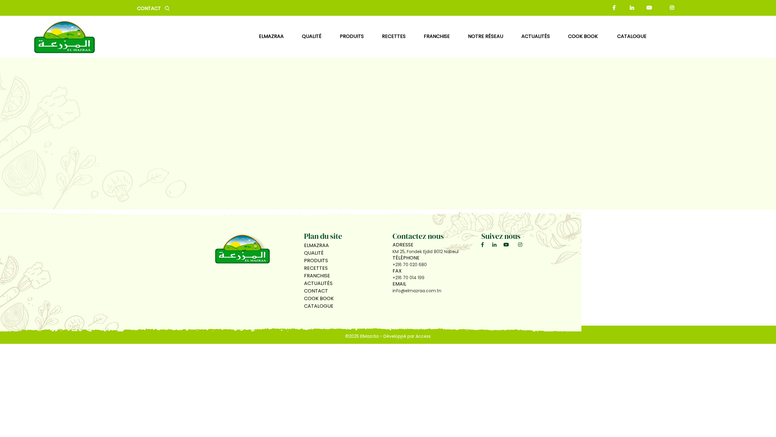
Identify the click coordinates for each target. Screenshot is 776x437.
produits (352, 36)
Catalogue (632, 36)
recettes (394, 36)
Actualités (318, 283)
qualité (312, 36)
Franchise (437, 36)
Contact (149, 8)
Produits (316, 260)
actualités (535, 36)
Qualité (314, 252)
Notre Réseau (485, 36)
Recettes (316, 268)
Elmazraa (271, 36)
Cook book (583, 36)
